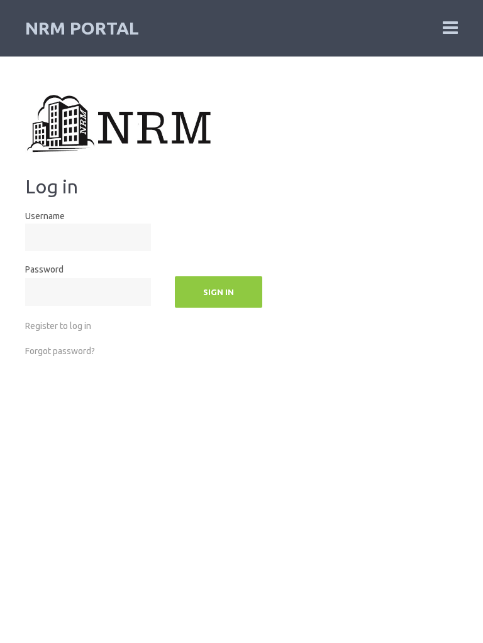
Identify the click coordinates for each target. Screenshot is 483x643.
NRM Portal (82, 28)
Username (45, 216)
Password (44, 269)
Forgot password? (60, 351)
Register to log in (58, 326)
